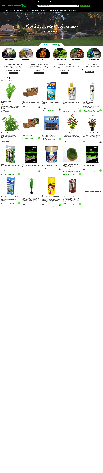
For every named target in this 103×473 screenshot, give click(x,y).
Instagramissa (83, 69)
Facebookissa (96, 67)
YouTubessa (90, 69)
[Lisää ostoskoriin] (39, 107)
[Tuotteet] (2, 10)
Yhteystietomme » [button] (13, 72)
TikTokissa (96, 69)
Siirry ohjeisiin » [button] (64, 72)
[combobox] (58, 6)
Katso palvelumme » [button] (39, 72)
